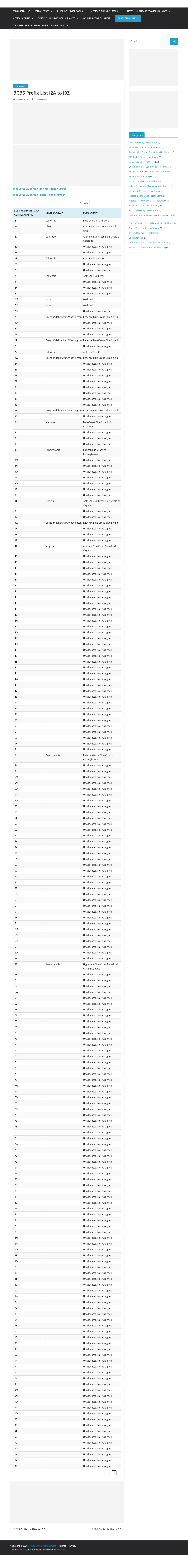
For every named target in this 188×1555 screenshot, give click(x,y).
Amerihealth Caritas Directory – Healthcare (150, 152)
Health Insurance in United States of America (151, 171)
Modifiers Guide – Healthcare (143, 205)
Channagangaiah (41, 99)
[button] (50, 11)
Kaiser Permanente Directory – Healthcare (149, 186)
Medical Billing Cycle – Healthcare (145, 195)
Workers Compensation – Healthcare (147, 247)
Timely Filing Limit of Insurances (56, 18)
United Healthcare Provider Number (146, 11)
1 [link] (114, 1472)
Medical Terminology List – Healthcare (147, 200)
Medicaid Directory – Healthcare (144, 191)
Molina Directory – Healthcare (143, 210)
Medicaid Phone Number (104, 11)
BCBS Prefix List (21, 11)
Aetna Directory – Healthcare (143, 142)
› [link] (119, 1472)
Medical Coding (21, 18)
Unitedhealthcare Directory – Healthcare (148, 242)
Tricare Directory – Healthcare (143, 232)
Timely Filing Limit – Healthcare (144, 228)
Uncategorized (20, 86)
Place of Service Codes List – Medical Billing (150, 223)
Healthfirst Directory (139, 176)
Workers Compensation (96, 18)
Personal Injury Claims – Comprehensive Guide (39, 25)
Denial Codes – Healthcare (142, 161)
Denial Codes (42, 11)
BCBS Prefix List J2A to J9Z (106, 1529)
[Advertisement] (67, 59)
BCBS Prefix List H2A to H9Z (29, 1529)
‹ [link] (109, 1472)
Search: (84, 203)
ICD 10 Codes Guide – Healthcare (145, 181)
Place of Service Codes (70, 11)
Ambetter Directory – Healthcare (145, 147)
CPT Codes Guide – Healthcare (143, 157)
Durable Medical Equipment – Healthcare (149, 166)
